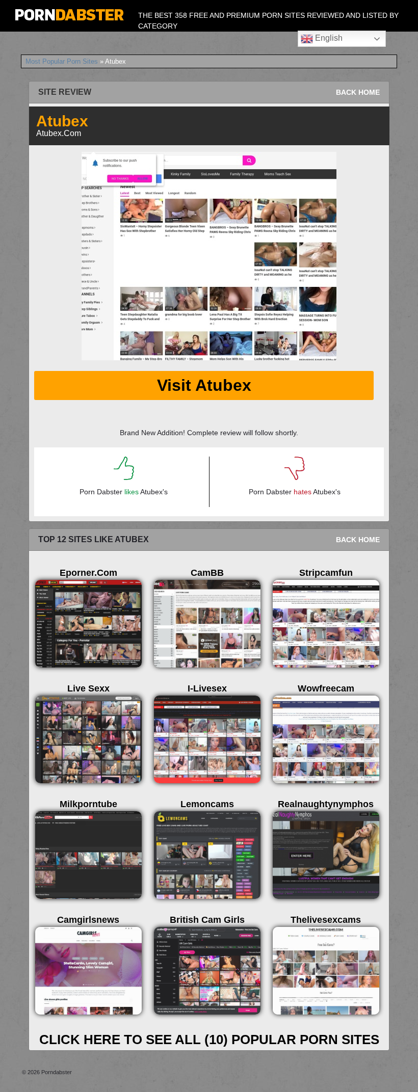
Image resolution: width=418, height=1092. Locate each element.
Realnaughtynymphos (326, 804)
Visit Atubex (204, 385)
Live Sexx (88, 688)
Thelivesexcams (326, 920)
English (328, 38)
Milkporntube (88, 804)
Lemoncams (207, 804)
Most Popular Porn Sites (61, 61)
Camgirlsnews (88, 920)
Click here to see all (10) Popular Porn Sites (209, 1039)
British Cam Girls (207, 920)
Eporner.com (88, 573)
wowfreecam (326, 688)
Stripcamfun (326, 573)
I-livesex (207, 688)
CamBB (207, 573)
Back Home (358, 92)
